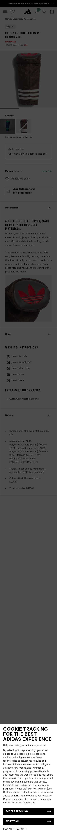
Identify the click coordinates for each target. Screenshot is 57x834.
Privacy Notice (39, 789)
